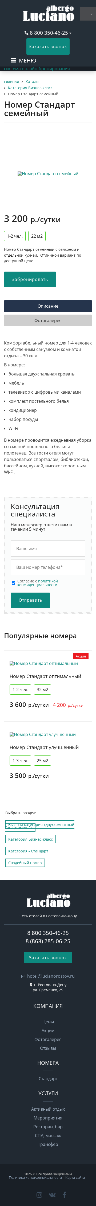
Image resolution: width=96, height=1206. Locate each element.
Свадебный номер (25, 862)
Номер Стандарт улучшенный (44, 747)
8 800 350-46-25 (49, 32)
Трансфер (48, 1144)
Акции (48, 1030)
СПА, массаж (48, 1135)
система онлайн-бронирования (37, 69)
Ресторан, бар (48, 1127)
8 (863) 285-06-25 (48, 941)
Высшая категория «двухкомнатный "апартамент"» (39, 826)
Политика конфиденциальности (35, 1177)
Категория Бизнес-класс (30, 839)
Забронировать (30, 279)
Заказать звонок (48, 46)
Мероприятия (48, 1118)
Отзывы (48, 1048)
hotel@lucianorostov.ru (51, 976)
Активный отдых (48, 1109)
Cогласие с (37, 583)
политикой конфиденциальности (37, 582)
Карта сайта (75, 1177)
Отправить (30, 600)
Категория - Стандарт (28, 850)
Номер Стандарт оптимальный (45, 676)
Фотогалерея (48, 1039)
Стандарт (48, 1078)
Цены (48, 1022)
